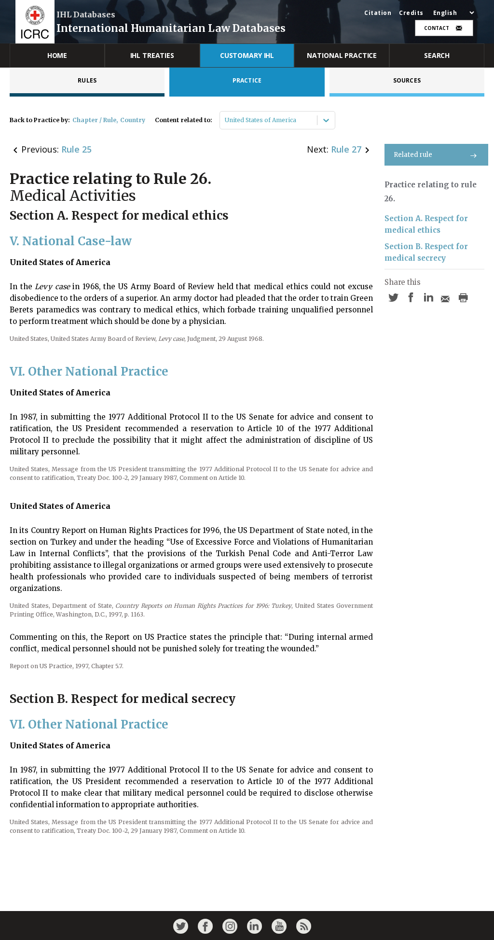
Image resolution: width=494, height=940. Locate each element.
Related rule (413, 155)
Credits (411, 13)
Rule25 (76, 149)
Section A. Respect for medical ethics (426, 224)
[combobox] (225, 120)
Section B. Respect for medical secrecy (426, 252)
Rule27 (346, 149)
